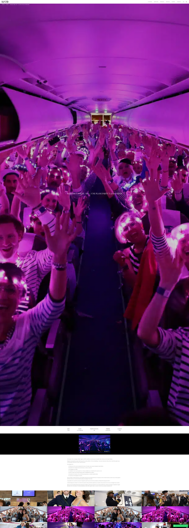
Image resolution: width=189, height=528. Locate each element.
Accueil (3, 4)
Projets (162, 1)
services (156, 1)
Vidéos (173, 1)
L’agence (150, 1)
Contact (179, 1)
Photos (168, 1)
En (183, 1)
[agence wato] (4, 1)
